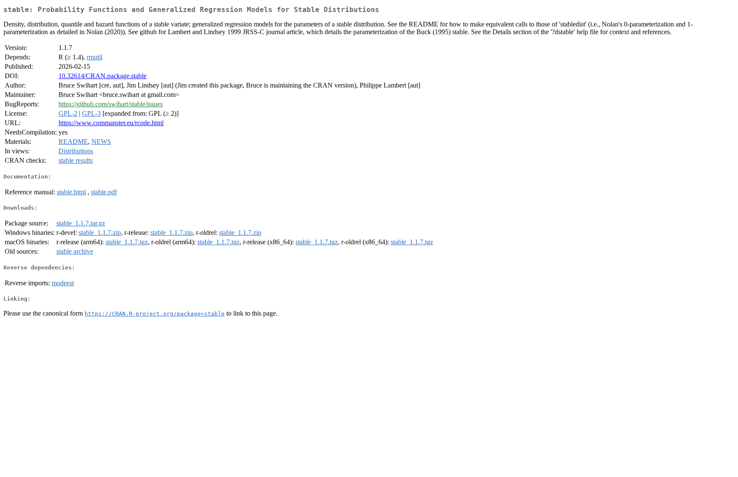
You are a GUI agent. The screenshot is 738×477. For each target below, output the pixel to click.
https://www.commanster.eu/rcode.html (111, 122)
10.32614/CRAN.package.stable (102, 75)
